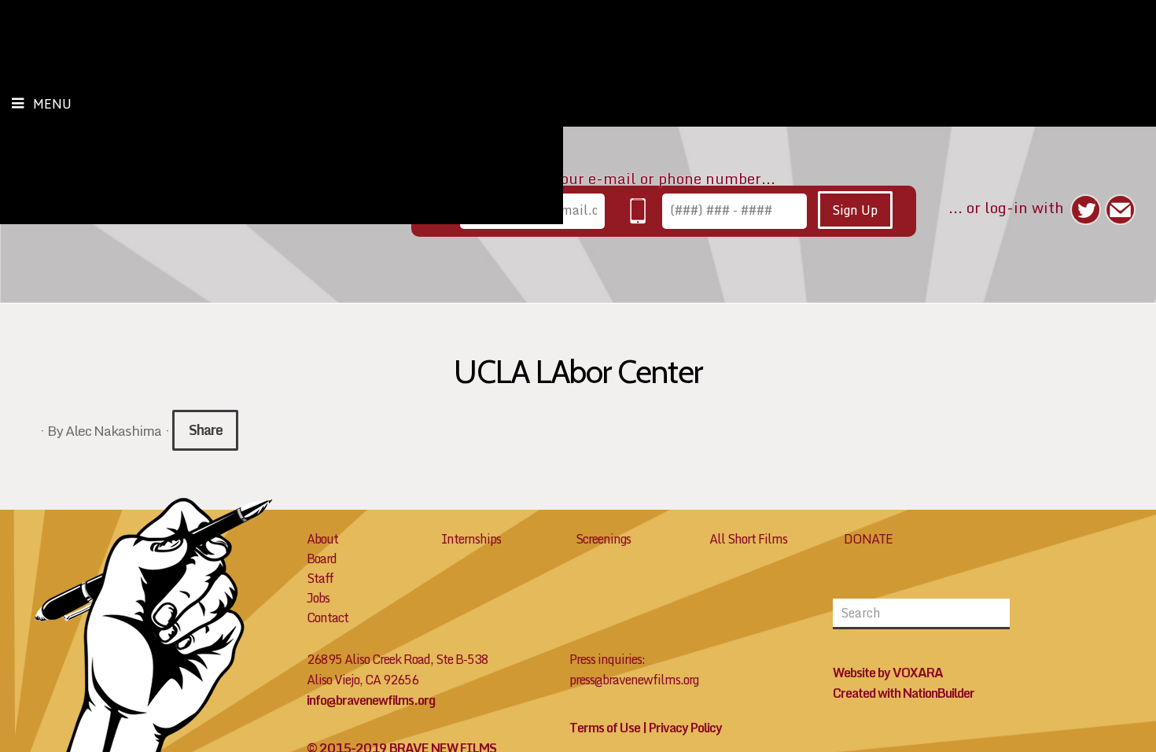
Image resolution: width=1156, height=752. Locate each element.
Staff (320, 578)
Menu (52, 104)
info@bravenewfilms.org (371, 700)
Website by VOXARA (888, 672)
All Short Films (748, 539)
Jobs (318, 598)
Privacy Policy (685, 727)
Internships (471, 539)
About (322, 539)
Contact (327, 617)
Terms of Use (604, 727)
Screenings (603, 539)
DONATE (868, 539)
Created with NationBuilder (903, 693)
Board (322, 558)
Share (206, 429)
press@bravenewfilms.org (633, 679)
